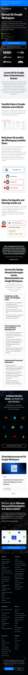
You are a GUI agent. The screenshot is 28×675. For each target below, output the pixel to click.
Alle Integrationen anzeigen (6, 624)
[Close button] (25, 1)
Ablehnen (19, 668)
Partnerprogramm (19, 627)
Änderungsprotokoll (6, 602)
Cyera (16, 642)
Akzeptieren (9, 668)
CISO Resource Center (6, 651)
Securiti (16, 649)
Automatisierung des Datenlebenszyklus (19, 574)
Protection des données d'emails (7, 593)
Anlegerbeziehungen (19, 613)
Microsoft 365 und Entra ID (7, 610)
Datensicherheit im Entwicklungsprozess (19, 577)
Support (3, 640)
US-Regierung (18, 588)
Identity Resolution (6, 579)
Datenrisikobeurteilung (20, 569)
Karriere (16, 611)
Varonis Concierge (6, 598)
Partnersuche (18, 629)
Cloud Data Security (19, 571)
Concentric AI (18, 640)
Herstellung (17, 584)
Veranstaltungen (5, 647)
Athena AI (4, 600)
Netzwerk (4, 621)
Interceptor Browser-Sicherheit (6, 589)
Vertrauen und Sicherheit (20, 615)
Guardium (17, 644)
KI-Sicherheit (17, 567)
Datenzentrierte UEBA (6, 570)
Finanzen (17, 580)
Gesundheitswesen (19, 582)
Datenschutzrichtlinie (18, 664)
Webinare (4, 644)
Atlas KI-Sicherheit (6, 577)
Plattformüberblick (6, 559)
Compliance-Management (20, 565)
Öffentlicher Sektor (19, 586)
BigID (16, 638)
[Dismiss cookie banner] (24, 658)
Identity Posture (5, 581)
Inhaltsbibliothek (5, 649)
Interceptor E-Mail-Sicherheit (6, 586)
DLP (2, 575)
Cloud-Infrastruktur (6, 617)
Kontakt (16, 623)
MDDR (3, 596)
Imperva (16, 647)
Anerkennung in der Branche (19, 620)
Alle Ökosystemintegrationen (7, 627)
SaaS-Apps (4, 615)
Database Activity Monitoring (5, 568)
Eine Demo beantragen (14, 43)
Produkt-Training (5, 655)
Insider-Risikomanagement (19, 560)
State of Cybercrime (6, 642)
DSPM (3, 565)
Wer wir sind (17, 609)
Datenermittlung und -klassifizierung (6, 562)
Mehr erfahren (5, 4)
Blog (3, 638)
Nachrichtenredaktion (19, 617)
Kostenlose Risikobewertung (14, 46)
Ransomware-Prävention (20, 563)
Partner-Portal (18, 631)
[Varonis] (6, 9)
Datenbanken (4, 619)
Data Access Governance (7, 572)
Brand (16, 625)
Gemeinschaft (5, 653)
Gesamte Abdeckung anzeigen (14, 445)
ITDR (3, 583)
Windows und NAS (6, 613)
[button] (25, 9)
